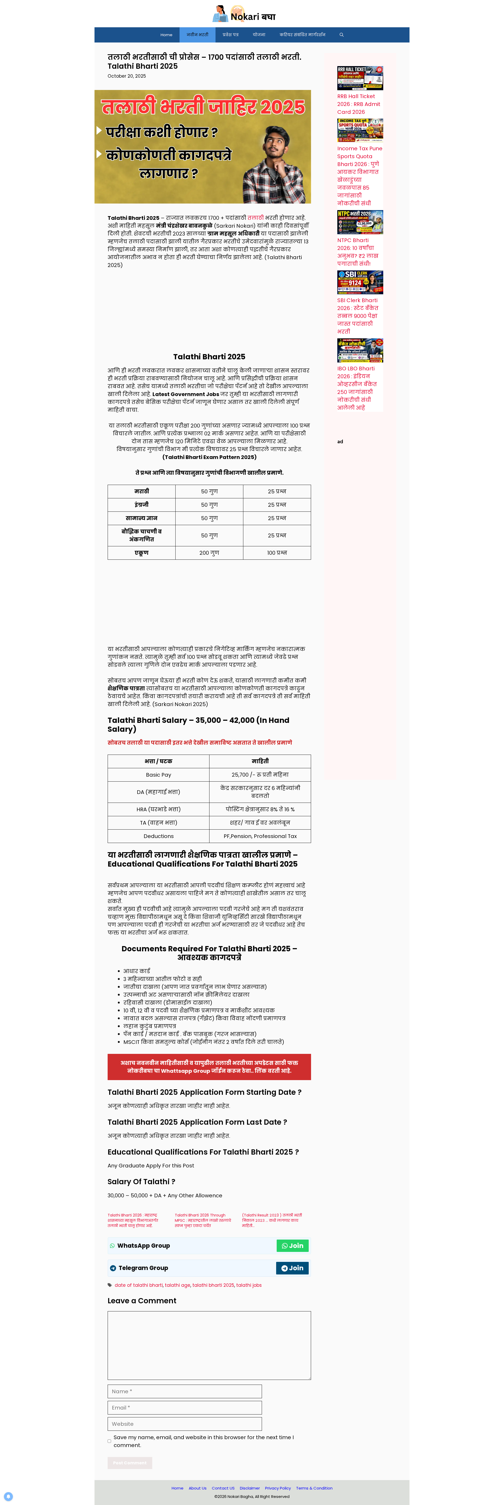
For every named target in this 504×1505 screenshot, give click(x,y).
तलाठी (256, 218)
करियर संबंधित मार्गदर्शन (303, 35)
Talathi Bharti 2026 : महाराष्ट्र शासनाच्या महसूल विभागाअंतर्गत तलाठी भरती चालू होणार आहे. (133, 1220)
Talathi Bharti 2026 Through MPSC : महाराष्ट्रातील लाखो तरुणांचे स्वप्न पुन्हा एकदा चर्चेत (203, 1220)
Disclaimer (250, 1488)
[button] (342, 34)
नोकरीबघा (140, 1071)
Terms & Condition (314, 1488)
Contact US (223, 1488)
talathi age (177, 1285)
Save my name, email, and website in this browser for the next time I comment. (204, 1441)
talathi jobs (249, 1285)
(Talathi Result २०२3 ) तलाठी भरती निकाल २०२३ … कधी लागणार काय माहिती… (272, 1220)
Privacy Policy (278, 1488)
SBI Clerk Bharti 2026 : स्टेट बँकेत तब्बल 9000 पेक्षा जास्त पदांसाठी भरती (358, 316)
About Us (198, 1488)
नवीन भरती (197, 35)
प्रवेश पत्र (231, 35)
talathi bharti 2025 (213, 1285)
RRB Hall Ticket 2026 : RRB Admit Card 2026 (358, 104)
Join (296, 1245)
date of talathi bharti (139, 1285)
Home (166, 35)
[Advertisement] (209, 313)
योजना (259, 35)
